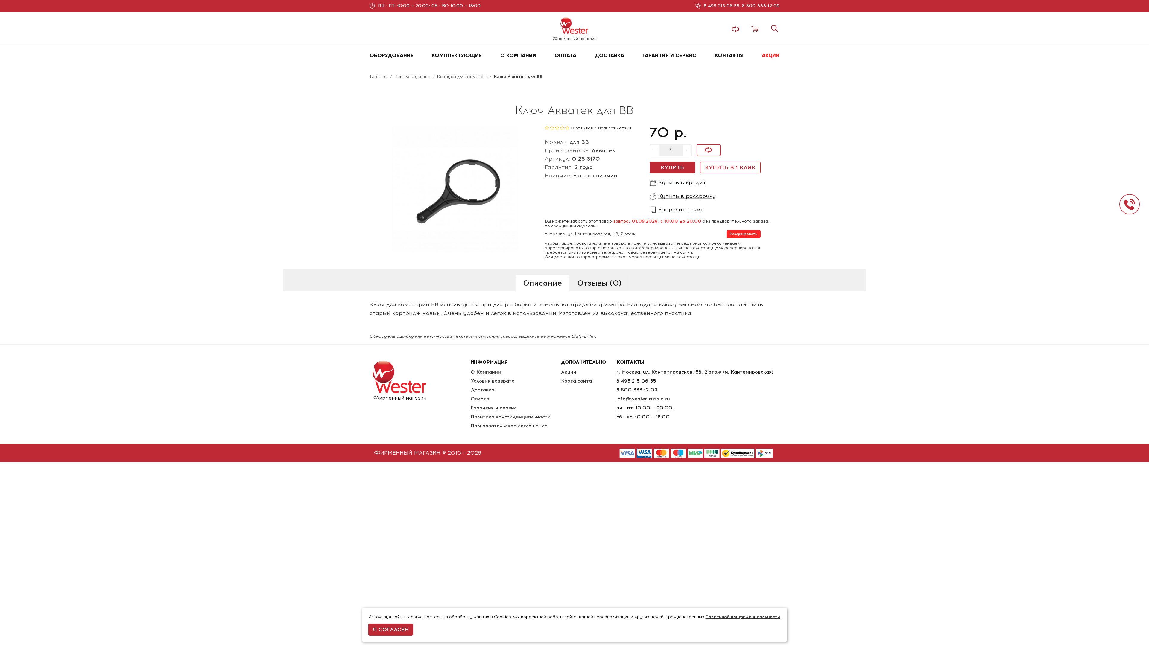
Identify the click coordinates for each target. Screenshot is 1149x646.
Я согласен (391, 629)
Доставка (482, 390)
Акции (568, 372)
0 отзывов (582, 128)
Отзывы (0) (599, 282)
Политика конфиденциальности (511, 417)
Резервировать (743, 234)
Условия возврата (493, 381)
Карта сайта (576, 381)
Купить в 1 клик (730, 167)
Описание (542, 282)
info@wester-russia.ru (643, 399)
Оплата (480, 399)
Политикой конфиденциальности (743, 616)
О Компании (486, 372)
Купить (672, 167)
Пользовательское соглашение (509, 426)
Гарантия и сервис (494, 408)
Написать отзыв (615, 128)
